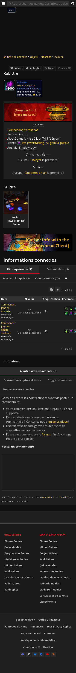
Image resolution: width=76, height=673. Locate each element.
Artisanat (46, 56)
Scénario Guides (49, 583)
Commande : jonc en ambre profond (8, 328)
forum (46, 434)
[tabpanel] (38, 319)
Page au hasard (30, 633)
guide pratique (58, 422)
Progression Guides (16, 553)
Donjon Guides (48, 553)
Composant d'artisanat (22, 130)
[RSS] (53, 654)
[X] (28, 654)
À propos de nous (16, 626)
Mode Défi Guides (50, 589)
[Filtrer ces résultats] (57, 289)
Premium (49, 633)
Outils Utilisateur (49, 619)
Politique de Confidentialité (38, 640)
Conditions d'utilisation (38, 647)
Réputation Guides (51, 571)
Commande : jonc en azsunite (8, 308)
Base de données (17, 56)
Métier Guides (13, 565)
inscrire (64, 497)
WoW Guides (12, 535)
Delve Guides (12, 547)
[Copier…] (51, 289)
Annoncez (37, 626)
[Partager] (72, 3)
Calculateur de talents (18, 577)
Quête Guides (48, 565)
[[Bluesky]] (35, 654)
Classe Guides (13, 541)
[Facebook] (41, 654)
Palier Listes (12, 583)
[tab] (19, 269)
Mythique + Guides (16, 559)
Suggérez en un (35, 173)
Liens (51, 68)
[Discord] (22, 654)
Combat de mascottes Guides (56, 577)
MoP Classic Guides (52, 535)
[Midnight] (11, 589)
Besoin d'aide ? (25, 619)
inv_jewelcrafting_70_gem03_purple (45, 143)
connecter (47, 497)
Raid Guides (11, 571)
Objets (34, 56)
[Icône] (9, 85)
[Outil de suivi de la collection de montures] (38, 242)
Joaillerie (58, 56)
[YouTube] (47, 654)
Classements (47, 601)
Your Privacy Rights (59, 626)
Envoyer (36, 160)
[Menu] (3, 3)
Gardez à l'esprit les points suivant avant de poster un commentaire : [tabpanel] (37, 449)
